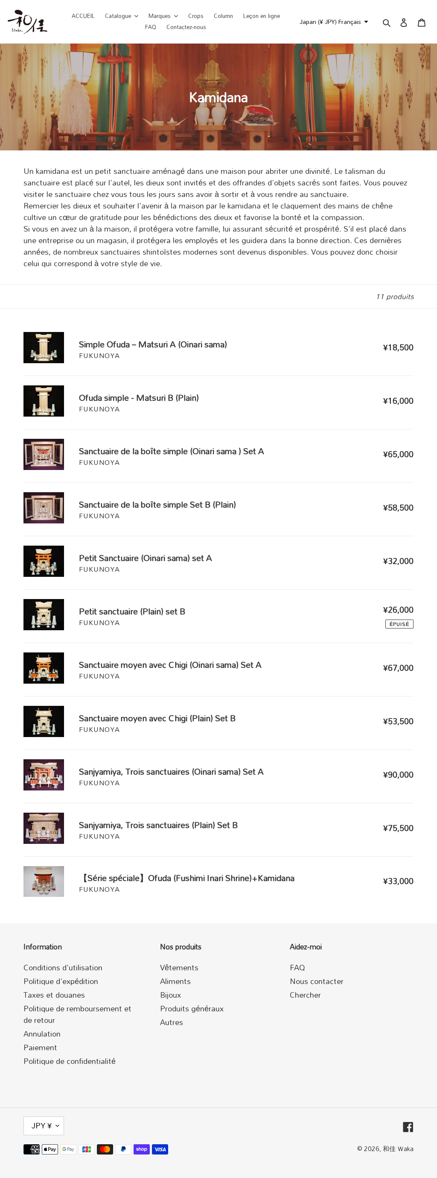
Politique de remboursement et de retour (77, 1014)
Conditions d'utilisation (62, 967)
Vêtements (179, 967)
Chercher (305, 994)
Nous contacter (317, 981)
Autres (171, 1022)
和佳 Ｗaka (398, 1148)
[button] (332, 21)
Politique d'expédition (60, 981)
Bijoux (170, 994)
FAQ (297, 967)
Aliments (175, 981)
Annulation (42, 1033)
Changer (345, 42)
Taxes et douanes (54, 994)
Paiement (40, 1047)
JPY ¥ (42, 1125)
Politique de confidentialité (69, 1061)
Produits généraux (192, 1008)
